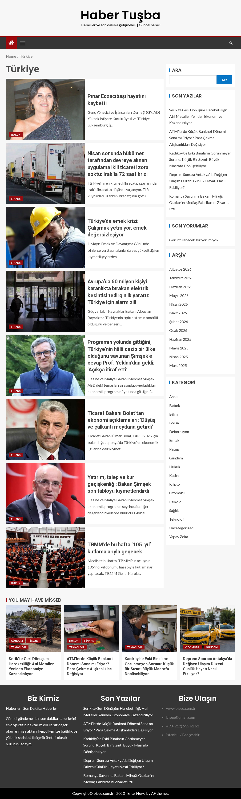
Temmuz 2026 (180, 278)
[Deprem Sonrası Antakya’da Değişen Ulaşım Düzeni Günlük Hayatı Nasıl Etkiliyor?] (207, 628)
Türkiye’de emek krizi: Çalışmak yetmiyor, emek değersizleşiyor (117, 228)
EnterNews (136, 793)
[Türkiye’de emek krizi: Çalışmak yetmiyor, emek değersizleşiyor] (45, 237)
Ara (176, 70)
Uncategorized (181, 528)
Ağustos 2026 (180, 269)
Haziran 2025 (180, 339)
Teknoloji (176, 519)
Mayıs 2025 (179, 348)
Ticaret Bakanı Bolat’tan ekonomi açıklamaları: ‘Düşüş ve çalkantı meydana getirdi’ (121, 420)
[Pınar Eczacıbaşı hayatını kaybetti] (45, 109)
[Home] (11, 42)
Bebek (174, 405)
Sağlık (174, 510)
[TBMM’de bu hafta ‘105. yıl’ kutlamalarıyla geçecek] (45, 557)
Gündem (176, 458)
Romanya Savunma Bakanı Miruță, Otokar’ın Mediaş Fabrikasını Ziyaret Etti (199, 202)
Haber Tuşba (120, 15)
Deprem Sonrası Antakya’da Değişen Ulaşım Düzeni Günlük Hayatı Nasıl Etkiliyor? (198, 180)
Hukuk (15, 134)
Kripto (174, 484)
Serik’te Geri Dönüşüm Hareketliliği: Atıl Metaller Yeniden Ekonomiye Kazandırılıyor (198, 116)
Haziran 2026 (180, 286)
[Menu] (22, 43)
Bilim (173, 414)
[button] (22, 43)
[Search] (231, 43)
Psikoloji (176, 501)
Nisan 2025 (178, 356)
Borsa (174, 423)
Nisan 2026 (178, 304)
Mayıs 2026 (179, 295)
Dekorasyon (179, 431)
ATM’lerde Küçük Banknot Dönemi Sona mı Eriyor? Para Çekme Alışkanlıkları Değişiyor (197, 137)
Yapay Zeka (178, 536)
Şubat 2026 (178, 321)
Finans (16, 198)
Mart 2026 (178, 313)
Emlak (174, 440)
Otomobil (177, 493)
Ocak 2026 (178, 330)
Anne (173, 396)
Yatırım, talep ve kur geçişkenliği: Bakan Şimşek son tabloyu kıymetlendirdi (119, 484)
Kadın (174, 475)
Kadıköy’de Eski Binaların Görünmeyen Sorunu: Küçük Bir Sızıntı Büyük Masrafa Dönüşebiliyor (200, 159)
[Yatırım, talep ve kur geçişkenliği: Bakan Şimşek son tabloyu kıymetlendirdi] (45, 493)
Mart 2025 (178, 365)
